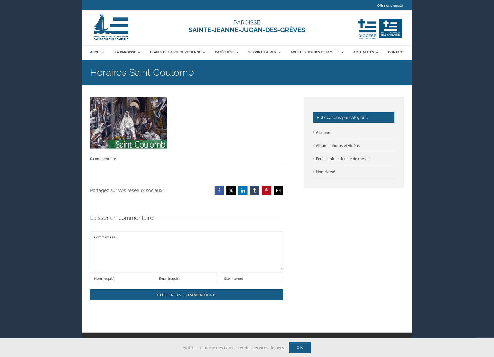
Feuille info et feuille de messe (342, 158)
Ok (299, 347)
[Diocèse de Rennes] (380, 18)
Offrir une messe (390, 5)
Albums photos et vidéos (338, 145)
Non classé (325, 171)
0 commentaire (103, 158)
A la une (323, 132)
